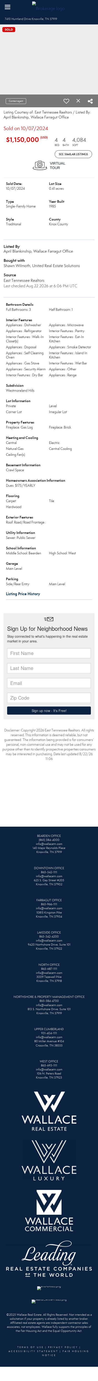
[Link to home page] (49, 7)
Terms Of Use (30, 1347)
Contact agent (16, 101)
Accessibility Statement (33, 1351)
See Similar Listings (73, 154)
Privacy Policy (63, 1347)
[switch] (66, 101)
